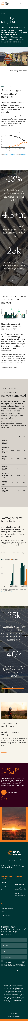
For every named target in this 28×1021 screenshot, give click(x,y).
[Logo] (14, 853)
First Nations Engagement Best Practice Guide (20, 895)
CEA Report (18, 881)
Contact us (4, 882)
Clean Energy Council (13, 1016)
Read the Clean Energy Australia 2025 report (13, 687)
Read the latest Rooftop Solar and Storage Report (13, 553)
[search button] (20, 3)
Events (3, 911)
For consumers (5, 915)
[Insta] (9, 860)
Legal (11, 1013)
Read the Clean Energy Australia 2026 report (13, 280)
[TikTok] (20, 860)
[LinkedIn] (12, 860)
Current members (6, 890)
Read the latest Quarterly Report (9, 367)
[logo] (5, 3)
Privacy (16, 1013)
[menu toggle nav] (26, 3)
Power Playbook (19, 884)
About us (3, 886)
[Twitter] (14, 860)
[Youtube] (17, 860)
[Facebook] (7, 860)
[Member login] (23, 3)
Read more (3, 751)
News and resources (7, 908)
